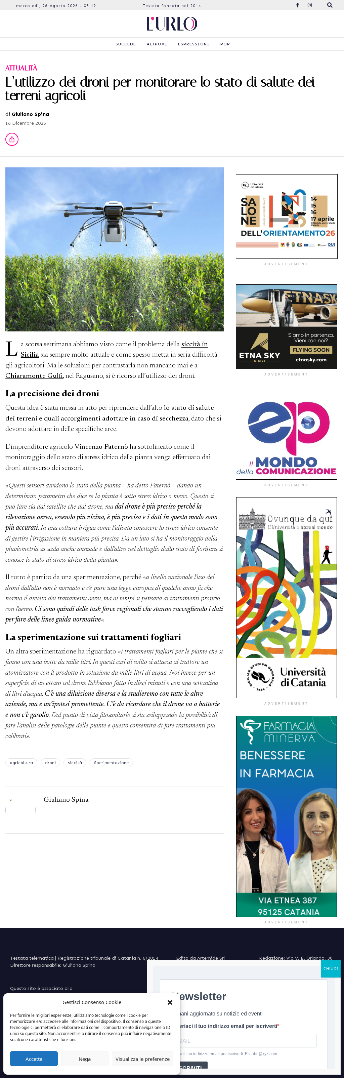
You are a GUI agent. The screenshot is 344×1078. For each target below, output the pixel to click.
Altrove (157, 44)
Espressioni (194, 44)
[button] (170, 1002)
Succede (126, 44)
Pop (225, 44)
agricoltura (21, 762)
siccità (75, 762)
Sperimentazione (111, 762)
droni (50, 762)
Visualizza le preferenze (143, 1058)
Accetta (34, 1058)
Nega (85, 1058)
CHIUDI (331, 968)
